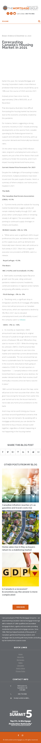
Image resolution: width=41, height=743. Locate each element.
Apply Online (20, 668)
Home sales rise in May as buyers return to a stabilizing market (18, 548)
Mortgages (20, 660)
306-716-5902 (29, 14)
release (22, 320)
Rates (21, 663)
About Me (20, 657)
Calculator (20, 666)
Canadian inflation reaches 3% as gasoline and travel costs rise (19, 506)
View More (20, 607)
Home (6, 21)
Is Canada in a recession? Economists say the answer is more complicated (19, 592)
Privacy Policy (20, 671)
